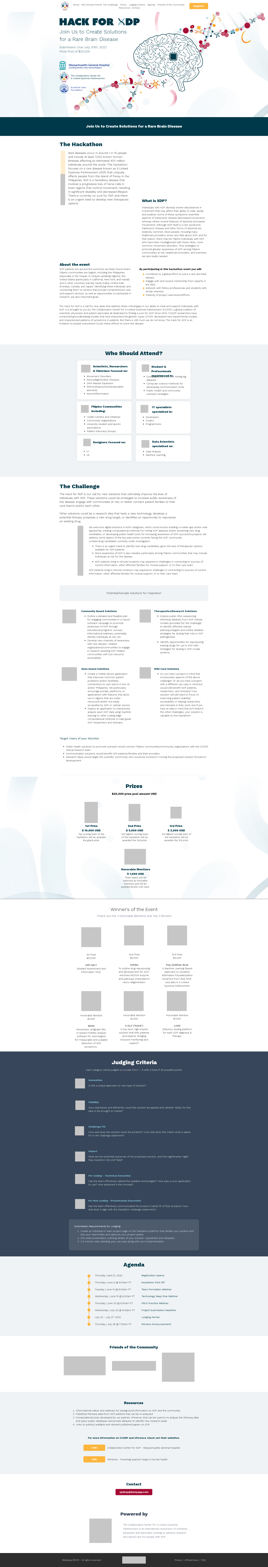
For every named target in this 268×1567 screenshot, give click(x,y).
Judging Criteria (137, 4)
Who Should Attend (91, 4)
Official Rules (191, 1560)
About (76, 4)
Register (198, 5)
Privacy (178, 1560)
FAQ (203, 1560)
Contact (136, 8)
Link (94, 1447)
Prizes (124, 4)
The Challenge (110, 4)
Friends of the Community (171, 4)
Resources (124, 8)
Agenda (151, 4)
